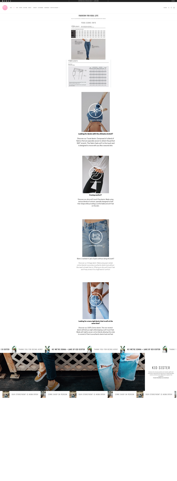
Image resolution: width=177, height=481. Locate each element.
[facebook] (2, 1)
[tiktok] (8, 1)
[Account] (169, 7)
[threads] (10, 1)
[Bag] (174, 7)
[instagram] (4, 1)
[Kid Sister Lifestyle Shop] (5, 7)
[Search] (171, 7)
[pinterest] (6, 1)
